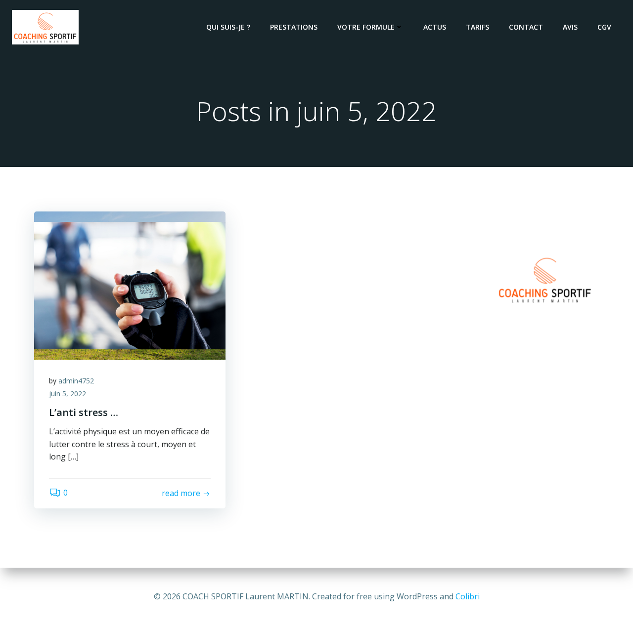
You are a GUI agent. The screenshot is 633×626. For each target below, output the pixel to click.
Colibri (467, 596)
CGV (604, 27)
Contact (526, 27)
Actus (434, 27)
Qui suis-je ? (228, 27)
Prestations (293, 27)
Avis (570, 27)
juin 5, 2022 (67, 393)
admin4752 (76, 380)
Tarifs (477, 27)
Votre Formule (366, 27)
